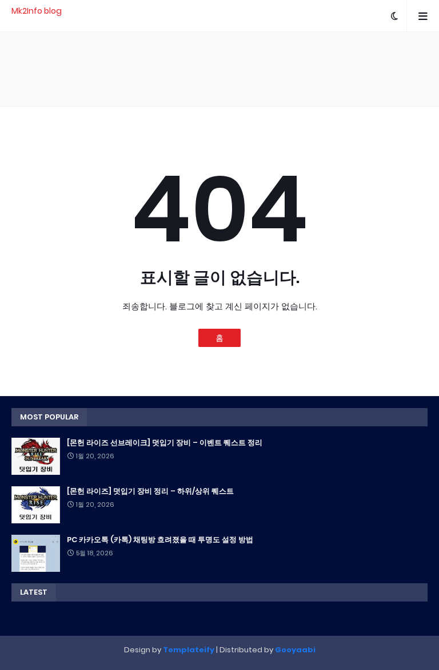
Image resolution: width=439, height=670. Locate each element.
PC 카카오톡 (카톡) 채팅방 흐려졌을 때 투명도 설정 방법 (160, 540)
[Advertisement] (219, 69)
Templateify (188, 649)
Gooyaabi (295, 649)
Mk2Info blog (36, 11)
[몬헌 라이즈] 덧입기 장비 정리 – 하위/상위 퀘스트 (150, 491)
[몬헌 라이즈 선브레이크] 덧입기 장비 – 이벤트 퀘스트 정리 (164, 443)
